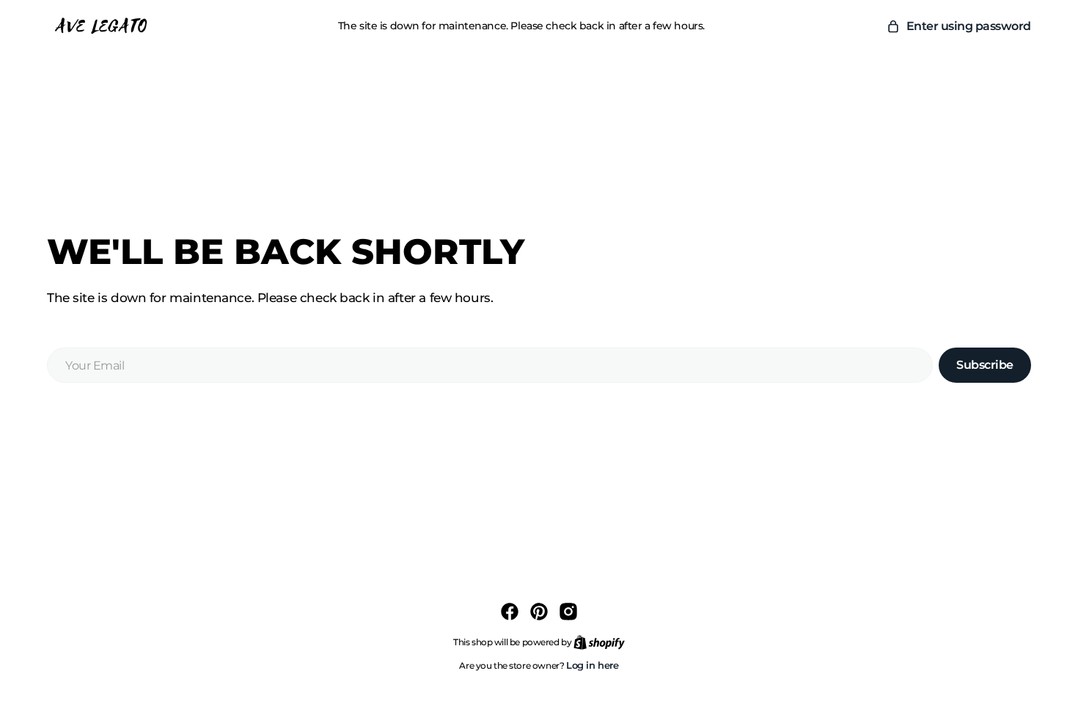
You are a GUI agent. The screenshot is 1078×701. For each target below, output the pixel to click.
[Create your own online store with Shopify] (599, 641)
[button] (958, 26)
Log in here (592, 665)
